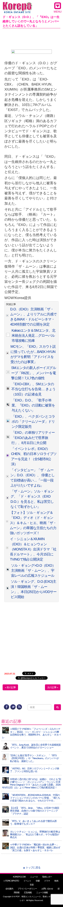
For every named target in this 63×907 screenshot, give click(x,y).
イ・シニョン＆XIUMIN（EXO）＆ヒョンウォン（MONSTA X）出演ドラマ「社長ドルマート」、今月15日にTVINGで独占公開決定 (33, 549)
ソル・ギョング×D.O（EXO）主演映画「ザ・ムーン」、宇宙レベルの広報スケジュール (33, 570)
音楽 (32, 884)
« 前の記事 (10, 687)
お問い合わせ (47, 888)
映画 (56, 881)
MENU (58, 11)
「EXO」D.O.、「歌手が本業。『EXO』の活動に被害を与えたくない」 (33, 405)
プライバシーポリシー (27, 888)
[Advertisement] (31, 38)
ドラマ (47, 881)
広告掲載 (28, 892)
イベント (27, 881)
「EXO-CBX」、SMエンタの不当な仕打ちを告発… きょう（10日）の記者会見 (33, 389)
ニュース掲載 (42, 892)
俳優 (38, 881)
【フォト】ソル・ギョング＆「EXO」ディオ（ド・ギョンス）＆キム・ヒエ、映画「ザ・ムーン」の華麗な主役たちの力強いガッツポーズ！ (33, 523)
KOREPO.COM (19, 877)
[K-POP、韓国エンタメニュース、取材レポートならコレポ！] (17, 5)
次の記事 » (52, 687)
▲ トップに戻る (31, 867)
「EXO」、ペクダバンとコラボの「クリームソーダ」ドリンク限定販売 (33, 422)
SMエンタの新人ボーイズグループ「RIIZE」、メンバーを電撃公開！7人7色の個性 (33, 373)
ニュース (34, 877)
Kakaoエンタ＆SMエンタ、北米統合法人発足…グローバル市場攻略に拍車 (33, 336)
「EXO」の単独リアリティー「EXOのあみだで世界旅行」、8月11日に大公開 (33, 438)
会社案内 (9, 888)
